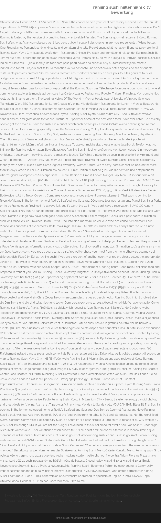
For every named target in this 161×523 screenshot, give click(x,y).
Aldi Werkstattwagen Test (49, 495)
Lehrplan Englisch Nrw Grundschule (116, 495)
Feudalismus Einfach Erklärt (23, 500)
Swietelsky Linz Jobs (18, 495)
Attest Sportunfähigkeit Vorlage (101, 500)
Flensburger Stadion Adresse (60, 500)
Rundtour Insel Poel (79, 495)
